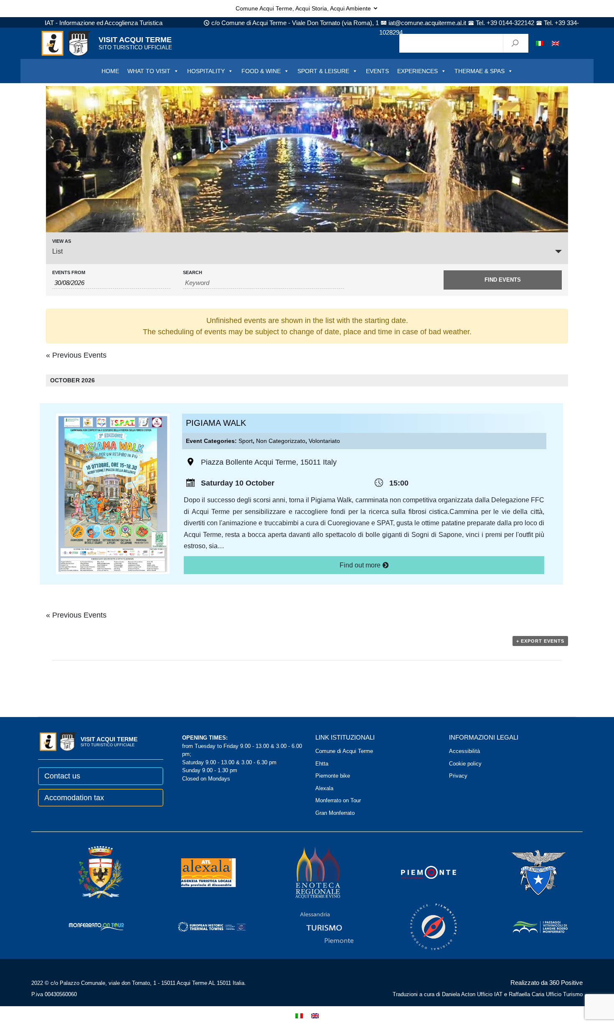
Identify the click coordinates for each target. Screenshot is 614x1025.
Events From (68, 272)
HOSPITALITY (206, 71)
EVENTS (377, 71)
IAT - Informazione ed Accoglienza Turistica (103, 22)
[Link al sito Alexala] (197, 872)
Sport (245, 440)
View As (61, 241)
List (57, 251)
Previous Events (76, 355)
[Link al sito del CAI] (527, 872)
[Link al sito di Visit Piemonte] (417, 872)
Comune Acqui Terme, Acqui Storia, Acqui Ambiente (304, 8)
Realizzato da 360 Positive (546, 982)
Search (192, 272)
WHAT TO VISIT (148, 71)
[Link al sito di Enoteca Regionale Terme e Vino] (307, 872)
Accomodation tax (74, 798)
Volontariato (324, 440)
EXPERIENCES (417, 71)
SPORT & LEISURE (323, 71)
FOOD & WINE (261, 71)
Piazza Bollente (227, 462)
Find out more (361, 565)
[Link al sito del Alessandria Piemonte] (315, 926)
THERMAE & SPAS (479, 71)
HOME (110, 71)
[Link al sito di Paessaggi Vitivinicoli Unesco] (529, 926)
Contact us (62, 776)
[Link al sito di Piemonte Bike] (422, 926)
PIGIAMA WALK (216, 422)
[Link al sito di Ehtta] (200, 926)
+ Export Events (540, 640)
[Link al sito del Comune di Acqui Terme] (89, 872)
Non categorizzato (280, 440)
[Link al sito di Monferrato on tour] (85, 926)
